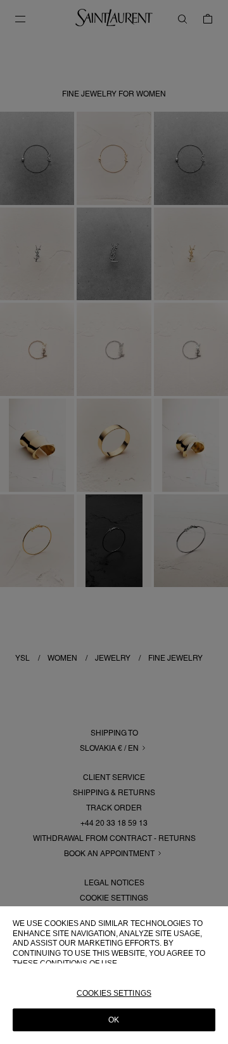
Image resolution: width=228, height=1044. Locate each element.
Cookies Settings (114, 993)
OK (113, 1019)
